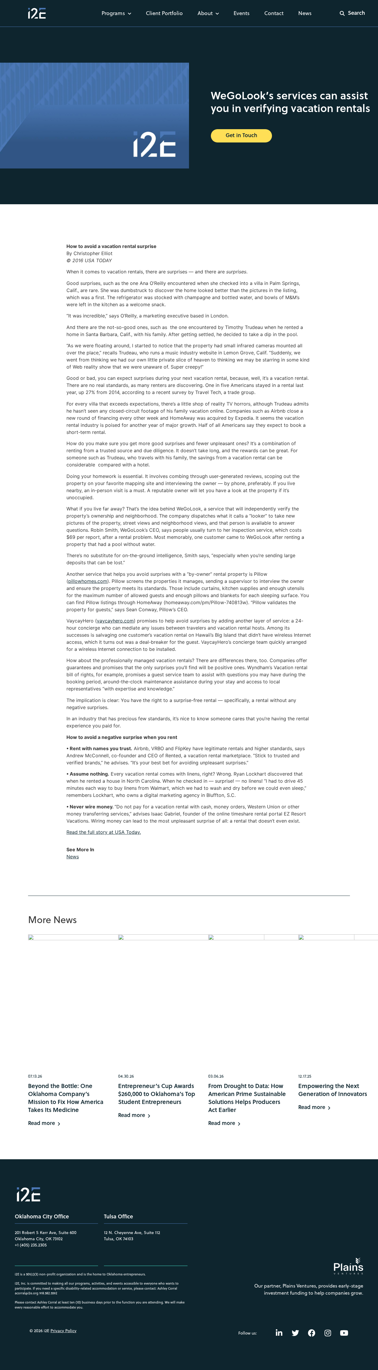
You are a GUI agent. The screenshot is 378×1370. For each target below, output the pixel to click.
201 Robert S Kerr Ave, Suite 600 (45, 1233)
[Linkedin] (279, 1333)
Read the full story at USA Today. (103, 832)
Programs (113, 13)
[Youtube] (344, 1333)
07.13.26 (35, 1076)
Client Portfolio (164, 13)
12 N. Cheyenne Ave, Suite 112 (132, 1233)
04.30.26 (126, 1076)
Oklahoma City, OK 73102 (39, 1239)
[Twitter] (295, 1333)
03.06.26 (216, 1076)
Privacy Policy (63, 1331)
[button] (348, 13)
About (205, 13)
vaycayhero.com (115, 621)
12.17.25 (304, 1076)
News (305, 13)
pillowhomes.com (87, 581)
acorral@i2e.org (26, 1293)
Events (242, 13)
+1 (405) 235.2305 (31, 1245)
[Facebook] (311, 1333)
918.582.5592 (48, 1293)
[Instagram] (327, 1333)
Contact (274, 13)
